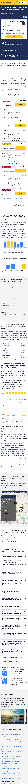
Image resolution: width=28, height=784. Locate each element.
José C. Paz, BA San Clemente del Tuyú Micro (11, 750)
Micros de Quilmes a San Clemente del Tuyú (11, 767)
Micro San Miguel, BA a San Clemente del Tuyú (11, 771)
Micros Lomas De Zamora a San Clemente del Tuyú (12, 752)
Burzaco (23, 493)
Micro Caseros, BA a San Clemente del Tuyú (10, 735)
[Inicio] (7, 2)
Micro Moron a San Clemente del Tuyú (9, 764)
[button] (20, 510)
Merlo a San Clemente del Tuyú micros (9, 759)
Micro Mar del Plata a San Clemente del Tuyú (11, 757)
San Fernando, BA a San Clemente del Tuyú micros (12, 769)
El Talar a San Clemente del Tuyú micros (10, 740)
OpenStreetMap (20, 524)
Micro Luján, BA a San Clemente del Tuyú (10, 754)
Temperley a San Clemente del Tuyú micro (10, 776)
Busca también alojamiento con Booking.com (14, 33)
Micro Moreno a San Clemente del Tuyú (10, 762)
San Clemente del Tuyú (10, 493)
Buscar (20, 104)
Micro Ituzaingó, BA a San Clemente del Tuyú (11, 747)
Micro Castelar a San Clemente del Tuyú (10, 737)
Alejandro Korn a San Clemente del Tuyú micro (11, 733)
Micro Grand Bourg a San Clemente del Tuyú (11, 745)
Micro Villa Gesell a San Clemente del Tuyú (10, 779)
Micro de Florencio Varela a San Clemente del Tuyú (12, 742)
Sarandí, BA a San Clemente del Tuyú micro (10, 774)
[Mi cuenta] (16, 2)
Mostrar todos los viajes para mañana (14, 198)
